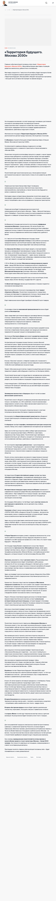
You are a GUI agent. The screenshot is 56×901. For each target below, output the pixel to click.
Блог (9, 9)
